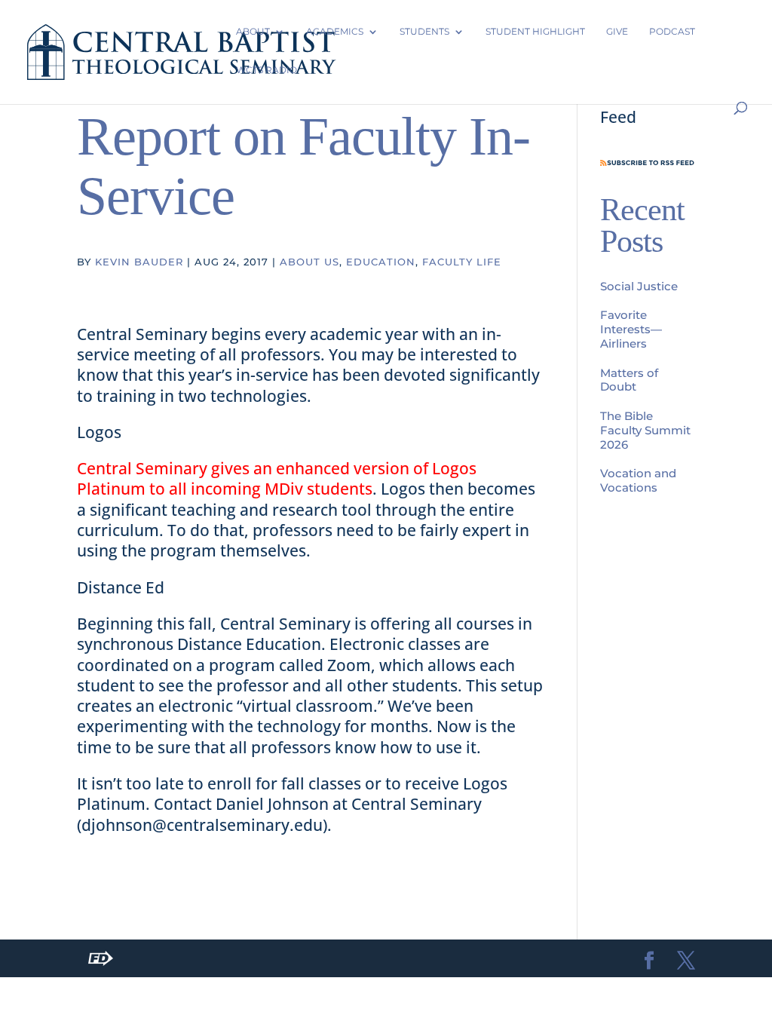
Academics (334, 31)
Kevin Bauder (139, 262)
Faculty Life (461, 262)
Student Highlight (535, 31)
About (253, 31)
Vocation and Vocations (638, 480)
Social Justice (639, 286)
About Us (309, 262)
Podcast (672, 31)
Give (617, 31)
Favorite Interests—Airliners (631, 329)
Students (424, 31)
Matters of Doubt (629, 380)
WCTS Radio (266, 69)
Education (380, 262)
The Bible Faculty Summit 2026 (645, 430)
